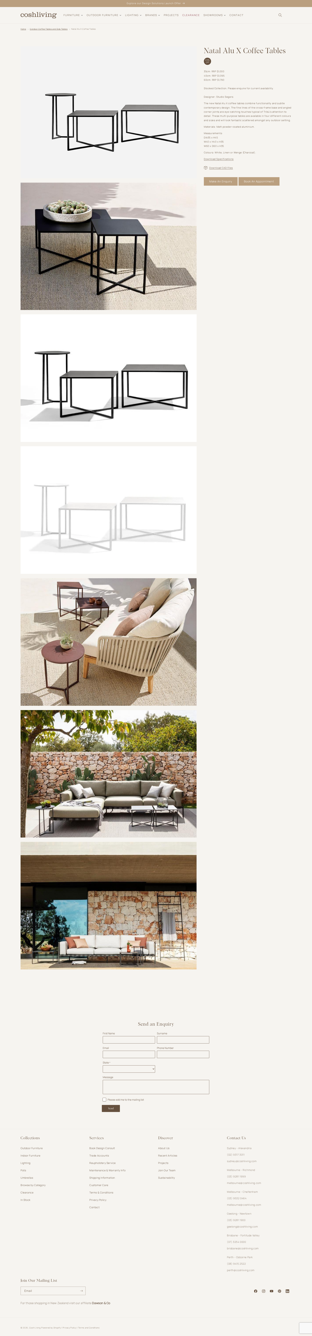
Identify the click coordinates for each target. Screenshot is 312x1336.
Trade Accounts (99, 1155)
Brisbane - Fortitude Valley (243, 1235)
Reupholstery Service (102, 1163)
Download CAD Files (221, 167)
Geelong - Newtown (239, 1213)
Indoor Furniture (30, 1155)
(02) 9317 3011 (235, 1154)
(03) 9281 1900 (236, 1220)
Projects (163, 1163)
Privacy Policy (97, 1200)
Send (111, 1108)
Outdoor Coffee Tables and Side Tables (49, 29)
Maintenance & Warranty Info (107, 1170)
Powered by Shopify (51, 1327)
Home (23, 29)
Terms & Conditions (101, 1192)
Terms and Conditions (89, 1327)
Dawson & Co (101, 1303)
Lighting (26, 1163)
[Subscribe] (81, 1291)
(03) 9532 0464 (236, 1198)
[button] (280, 15)
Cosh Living (35, 1327)
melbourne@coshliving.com (244, 1183)
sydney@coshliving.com (242, 1161)
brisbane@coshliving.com (243, 1248)
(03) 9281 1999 (236, 1176)
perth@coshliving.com (241, 1270)
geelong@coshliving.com (242, 1226)
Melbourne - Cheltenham (242, 1191)
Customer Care (98, 1185)
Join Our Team (167, 1170)
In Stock (26, 1200)
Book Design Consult (102, 1148)
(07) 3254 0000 (236, 1242)
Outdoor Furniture (32, 1148)
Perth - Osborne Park (240, 1257)
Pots (23, 1170)
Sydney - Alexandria (239, 1148)
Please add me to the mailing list (126, 1099)
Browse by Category (33, 1185)
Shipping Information (102, 1177)
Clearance (27, 1192)
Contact (94, 1207)
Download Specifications (219, 159)
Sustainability (166, 1177)
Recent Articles (167, 1155)
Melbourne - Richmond (241, 1170)
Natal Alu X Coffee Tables (83, 29)
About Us (164, 1148)
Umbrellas (27, 1177)
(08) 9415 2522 (236, 1263)
